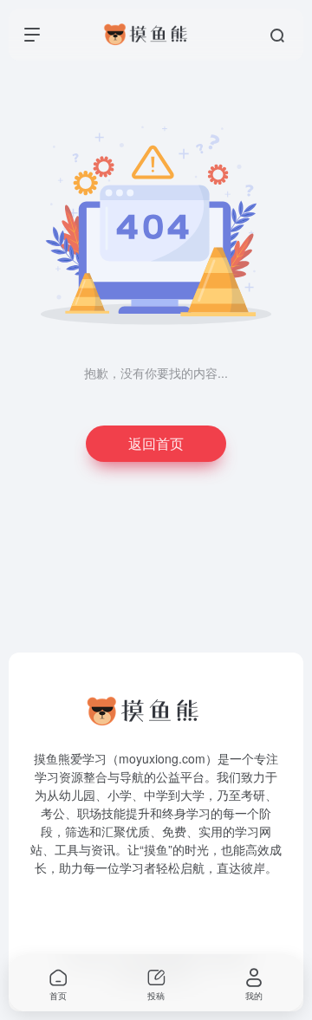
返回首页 (156, 443)
